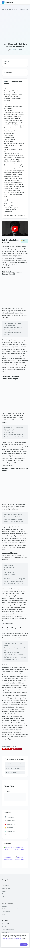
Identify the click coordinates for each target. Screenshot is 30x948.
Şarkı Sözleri (12, 9)
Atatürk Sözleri (10, 824)
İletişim (3, 914)
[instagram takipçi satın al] (9, 860)
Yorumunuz (8, 791)
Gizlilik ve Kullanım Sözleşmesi (10, 909)
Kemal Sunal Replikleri (7, 927)
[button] (15, 228)
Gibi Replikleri (5, 932)
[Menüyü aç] (26, 2)
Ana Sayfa (5, 9)
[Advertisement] (15, 27)
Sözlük (8, 835)
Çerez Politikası (6, 911)
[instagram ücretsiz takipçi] (20, 851)
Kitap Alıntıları (10, 831)
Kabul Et (24, 944)
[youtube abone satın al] (9, 851)
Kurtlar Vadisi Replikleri (8, 929)
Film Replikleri (10, 820)
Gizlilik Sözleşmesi (16, 938)
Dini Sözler (9, 827)
